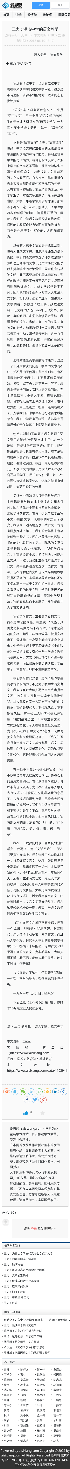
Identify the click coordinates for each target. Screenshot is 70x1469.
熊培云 (57, 1410)
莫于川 (57, 1435)
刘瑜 (6, 1425)
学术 (20, 1059)
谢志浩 (24, 1441)
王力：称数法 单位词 (16, 1297)
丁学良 (8, 1374)
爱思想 (13, 6)
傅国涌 (57, 1374)
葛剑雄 (24, 1425)
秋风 (6, 1415)
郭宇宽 (24, 1385)
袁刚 (23, 1430)
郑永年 (41, 1369)
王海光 (57, 1395)
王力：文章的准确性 (16, 1275)
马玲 (39, 1405)
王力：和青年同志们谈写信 (20, 1259)
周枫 (6, 1420)
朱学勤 (8, 1435)
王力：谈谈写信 (13, 1264)
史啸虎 (41, 1410)
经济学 (32, 15)
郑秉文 (41, 1435)
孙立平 (41, 1441)
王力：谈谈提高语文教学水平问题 (24, 1270)
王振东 (57, 1405)
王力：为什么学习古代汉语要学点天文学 (28, 1253)
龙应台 (57, 1369)
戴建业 (57, 1390)
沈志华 (8, 1390)
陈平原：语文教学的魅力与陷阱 (23, 1331)
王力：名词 (11, 1303)
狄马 (6, 1410)
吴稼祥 (57, 1425)
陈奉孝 (8, 1405)
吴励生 (57, 1430)
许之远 (8, 1430)
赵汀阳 (41, 1390)
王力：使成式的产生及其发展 (21, 1281)
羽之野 (8, 1441)
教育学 (31, 1059)
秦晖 (6, 1369)
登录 (34, 1228)
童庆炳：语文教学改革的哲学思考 (24, 1347)
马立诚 (41, 1385)
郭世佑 (24, 1405)
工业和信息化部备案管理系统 (35, 1465)
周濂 (6, 1400)
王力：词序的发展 (15, 1292)
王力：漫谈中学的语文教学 (20, 1325)
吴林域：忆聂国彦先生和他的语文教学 (27, 1352)
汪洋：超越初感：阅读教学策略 (23, 1336)
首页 (6, 15)
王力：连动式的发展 (16, 1286)
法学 (18, 15)
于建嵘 (41, 1379)
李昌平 (8, 1395)
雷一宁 (57, 1415)
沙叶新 (57, 1420)
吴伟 (39, 1420)
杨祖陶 (57, 1385)
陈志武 (57, 1379)
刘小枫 (24, 1415)
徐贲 (6, 1385)
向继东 (24, 1390)
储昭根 (41, 1425)
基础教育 (45, 1059)
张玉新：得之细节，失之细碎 (21, 1341)
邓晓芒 (41, 1400)
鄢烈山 (41, 1374)
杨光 (56, 1441)
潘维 (23, 1435)
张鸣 (23, 1395)
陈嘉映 (8, 1379)
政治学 (47, 15)
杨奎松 (41, 1395)
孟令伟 (41, 1415)
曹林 (23, 1374)
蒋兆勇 (24, 1420)
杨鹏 (23, 1400)
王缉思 (57, 1400)
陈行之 (24, 1369)
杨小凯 (41, 1430)
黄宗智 (24, 1379)
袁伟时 (24, 1410)
